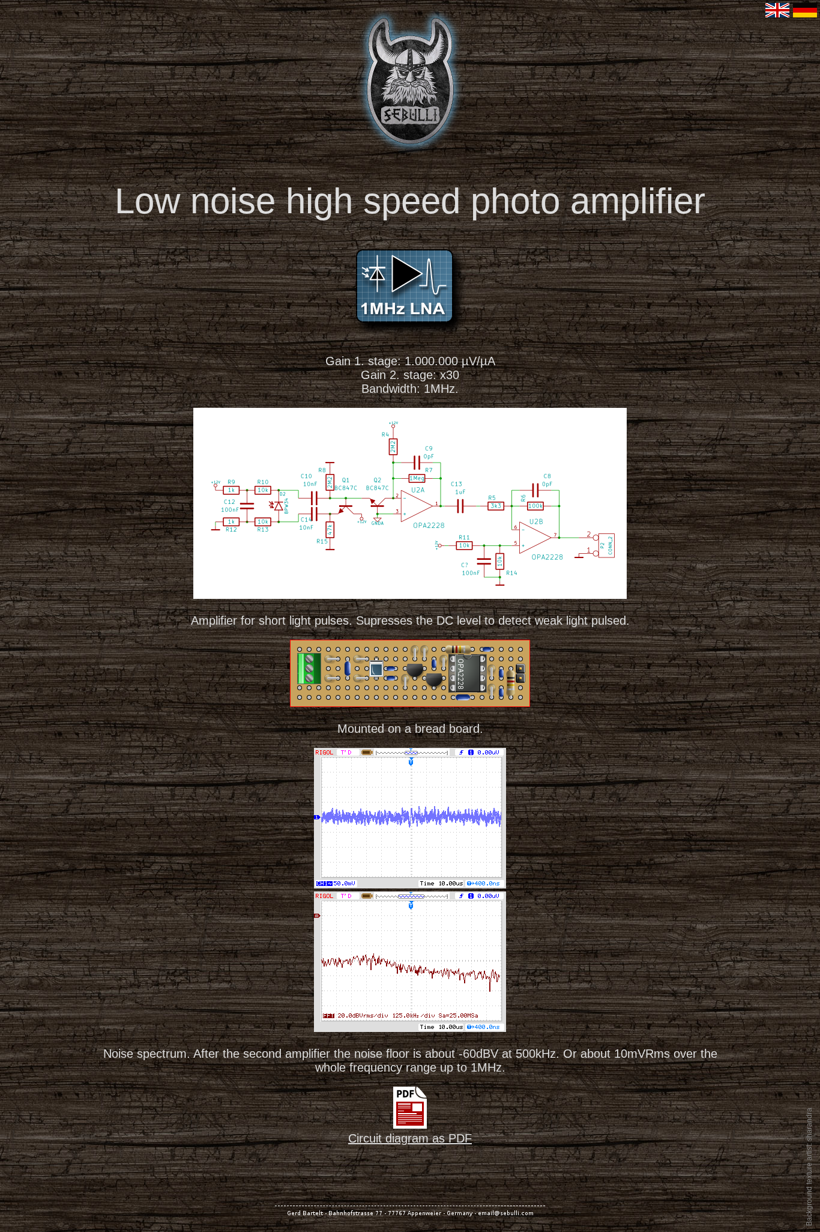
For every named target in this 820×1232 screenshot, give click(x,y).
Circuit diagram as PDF (410, 1138)
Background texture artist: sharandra (809, 1167)
